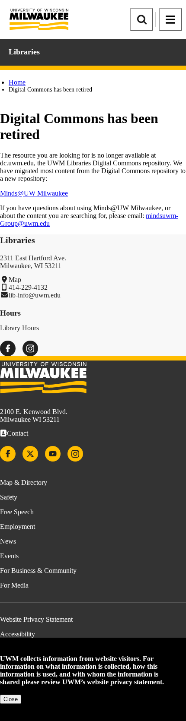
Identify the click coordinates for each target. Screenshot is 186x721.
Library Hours (19, 328)
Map (15, 279)
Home (17, 82)
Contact (17, 433)
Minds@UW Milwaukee (34, 193)
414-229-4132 (28, 287)
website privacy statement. (125, 682)
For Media (14, 585)
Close (10, 699)
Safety (8, 497)
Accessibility (17, 634)
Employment (17, 526)
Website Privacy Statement (36, 619)
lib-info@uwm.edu (35, 295)
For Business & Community (38, 570)
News (8, 541)
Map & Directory (23, 482)
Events (9, 556)
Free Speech (17, 511)
